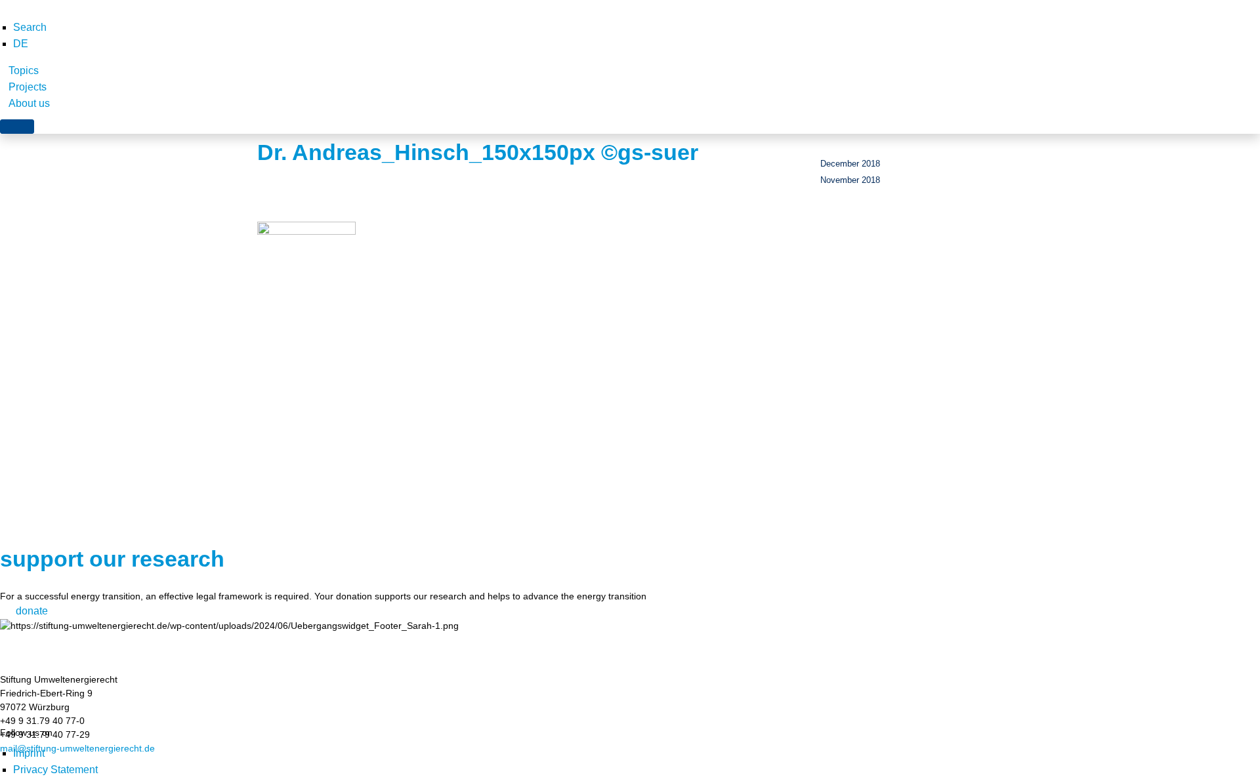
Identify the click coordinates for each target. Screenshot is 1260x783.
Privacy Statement (55, 769)
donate (32, 610)
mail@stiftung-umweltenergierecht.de (77, 748)
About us (29, 103)
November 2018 (850, 180)
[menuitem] (20, 43)
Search (30, 27)
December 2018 (850, 164)
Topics (24, 70)
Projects (28, 86)
